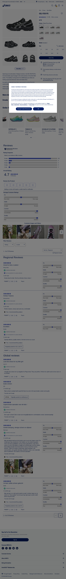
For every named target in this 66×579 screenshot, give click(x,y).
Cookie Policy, (16, 104)
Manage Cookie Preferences (23, 108)
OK (38, 108)
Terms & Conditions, (23, 104)
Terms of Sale (31, 104)
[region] (33, 98)
